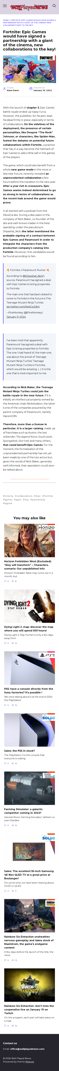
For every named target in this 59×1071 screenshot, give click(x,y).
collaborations (24, 496)
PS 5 (9, 77)
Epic (38, 496)
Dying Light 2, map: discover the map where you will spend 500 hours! (28, 629)
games (8, 499)
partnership (38, 499)
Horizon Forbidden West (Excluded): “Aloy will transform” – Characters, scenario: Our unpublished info (28, 565)
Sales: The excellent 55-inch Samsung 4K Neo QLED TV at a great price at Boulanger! (29, 875)
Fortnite (48, 496)
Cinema (9, 496)
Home (6, 20)
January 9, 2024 (16, 316)
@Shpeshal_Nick (33, 276)
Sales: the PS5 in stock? (19, 750)
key (27, 499)
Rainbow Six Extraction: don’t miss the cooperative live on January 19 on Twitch (29, 1010)
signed (8, 503)
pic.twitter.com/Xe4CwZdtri (23, 306)
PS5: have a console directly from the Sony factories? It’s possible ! (28, 690)
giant (18, 499)
